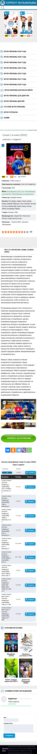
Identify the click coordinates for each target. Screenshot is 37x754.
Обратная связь (5, 749)
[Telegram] (18, 450)
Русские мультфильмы (14, 107)
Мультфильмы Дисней (14, 101)
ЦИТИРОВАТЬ (12, 704)
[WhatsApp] (29, 450)
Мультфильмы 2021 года (15, 79)
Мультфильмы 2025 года (15, 57)
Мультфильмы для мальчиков (18, 90)
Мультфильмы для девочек (16, 96)
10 (27, 232)
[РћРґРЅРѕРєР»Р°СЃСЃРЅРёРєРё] (13, 450)
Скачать (31, 487)
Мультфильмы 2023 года (15, 68)
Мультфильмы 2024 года (15, 62)
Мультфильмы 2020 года (15, 85)
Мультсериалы (11, 112)
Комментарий (8, 723)
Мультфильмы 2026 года (15, 51)
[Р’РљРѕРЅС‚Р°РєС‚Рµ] (7, 450)
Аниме (7, 118)
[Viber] (23, 450)
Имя (5, 717)
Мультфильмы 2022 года (15, 74)
